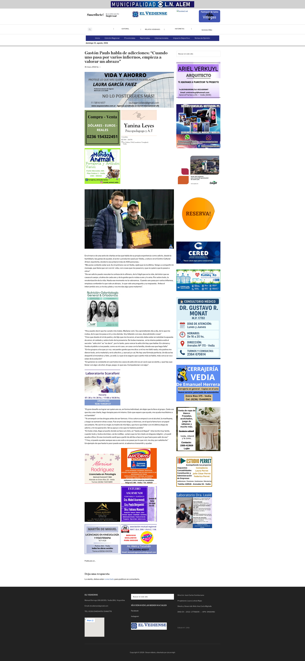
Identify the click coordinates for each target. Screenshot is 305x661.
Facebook (135, 611)
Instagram (135, 616)
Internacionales (161, 38)
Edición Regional (112, 38)
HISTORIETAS (179, 29)
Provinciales (129, 38)
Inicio (97, 38)
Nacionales (145, 38)
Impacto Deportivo (181, 38)
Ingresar (111, 16)
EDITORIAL (125, 29)
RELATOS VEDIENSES (152, 29)
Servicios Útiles (207, 30)
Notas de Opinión (202, 38)
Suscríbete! (95, 14)
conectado (109, 579)
